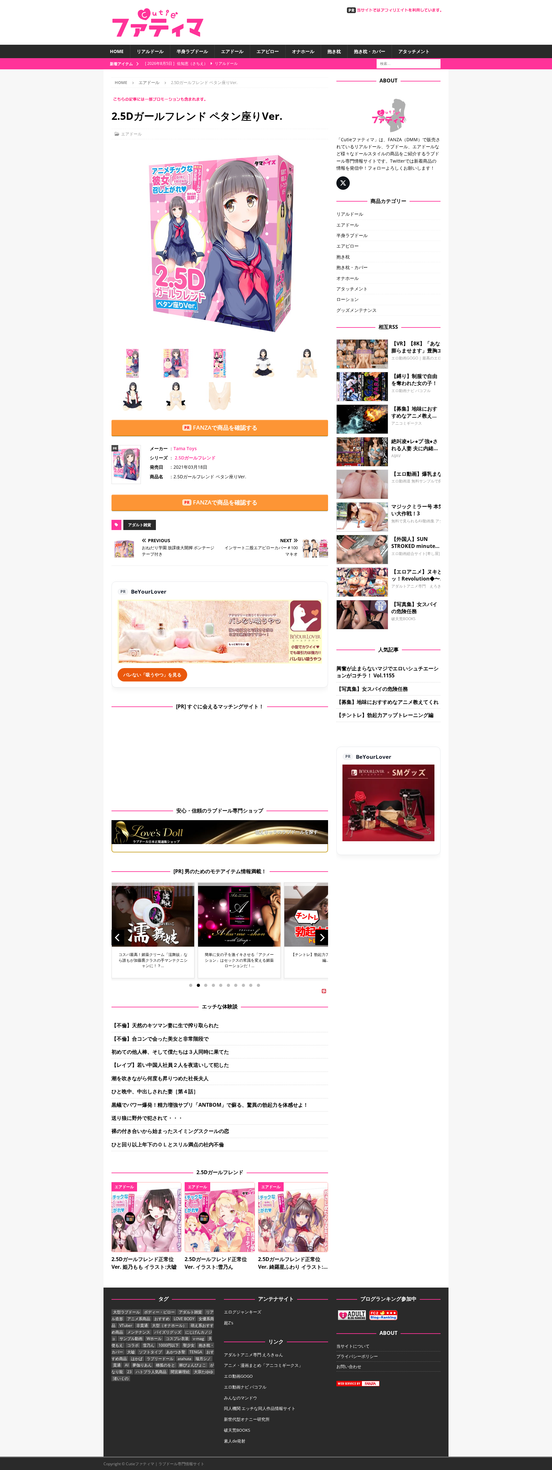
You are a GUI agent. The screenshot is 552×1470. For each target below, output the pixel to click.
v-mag (198, 1338)
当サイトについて (353, 1346)
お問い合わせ (348, 1366)
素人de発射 (234, 1441)
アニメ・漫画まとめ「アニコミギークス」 (263, 1365)
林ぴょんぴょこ (192, 1365)
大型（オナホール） (169, 1325)
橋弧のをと (165, 1365)
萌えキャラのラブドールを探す (286, 832)
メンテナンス (138, 1332)
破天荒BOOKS (237, 1430)
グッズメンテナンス (356, 310)
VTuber (125, 1325)
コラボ (133, 1345)
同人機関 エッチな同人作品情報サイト (259, 1408)
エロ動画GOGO (238, 1376)
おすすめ (162, 1318)
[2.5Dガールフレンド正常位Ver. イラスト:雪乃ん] (220, 1217)
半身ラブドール (192, 51)
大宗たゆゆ (203, 1371)
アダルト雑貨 (139, 524)
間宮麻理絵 (180, 1371)
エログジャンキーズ (242, 1312)
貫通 (117, 1365)
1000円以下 (168, 1345)
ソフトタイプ (150, 1352)
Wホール (154, 1338)
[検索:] (409, 63)
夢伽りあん (142, 1365)
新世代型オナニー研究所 (247, 1419)
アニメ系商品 (138, 1318)
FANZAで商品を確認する (225, 427)
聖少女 (189, 1345)
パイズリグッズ (167, 1332)
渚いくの (120, 1378)
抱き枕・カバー (369, 51)
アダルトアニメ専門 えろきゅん (253, 1355)
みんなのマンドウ (240, 1398)
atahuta (184, 1358)
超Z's (228, 1323)
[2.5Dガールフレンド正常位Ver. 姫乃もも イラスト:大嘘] (146, 1217)
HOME (117, 51)
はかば (136, 1358)
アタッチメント (414, 51)
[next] (321, 937)
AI (126, 1365)
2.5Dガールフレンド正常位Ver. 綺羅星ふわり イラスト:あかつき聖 (290, 1267)
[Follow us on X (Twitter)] (343, 183)
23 (129, 1371)
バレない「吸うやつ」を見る (152, 675)
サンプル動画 (130, 1338)
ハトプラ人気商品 (151, 1371)
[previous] (117, 937)
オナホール (303, 51)
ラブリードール (160, 1358)
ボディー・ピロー (159, 1312)
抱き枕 (334, 51)
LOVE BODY (184, 1318)
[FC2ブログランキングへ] (383, 1317)
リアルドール (150, 51)
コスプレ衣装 (177, 1338)
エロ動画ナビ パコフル (245, 1387)
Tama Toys (185, 448)
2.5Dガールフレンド (195, 458)
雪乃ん (148, 1345)
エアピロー (268, 51)
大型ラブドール (126, 1312)
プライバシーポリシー (357, 1356)
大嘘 (131, 1352)
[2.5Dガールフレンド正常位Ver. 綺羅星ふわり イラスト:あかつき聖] (293, 1217)
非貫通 (142, 1325)
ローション (347, 299)
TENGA (195, 1352)
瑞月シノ (203, 1358)
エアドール (232, 51)
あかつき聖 (175, 1352)
